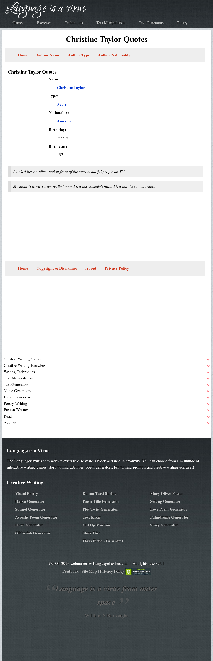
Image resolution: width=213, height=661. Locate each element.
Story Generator (164, 525)
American (65, 121)
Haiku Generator (30, 501)
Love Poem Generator (168, 509)
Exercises (44, 22)
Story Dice (91, 533)
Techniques (74, 22)
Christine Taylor (71, 87)
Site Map (89, 571)
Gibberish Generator (33, 533)
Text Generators (151, 22)
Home (23, 55)
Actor (61, 104)
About (90, 268)
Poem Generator (29, 525)
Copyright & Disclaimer (56, 268)
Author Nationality (114, 55)
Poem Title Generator (101, 501)
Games (17, 22)
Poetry (182, 22)
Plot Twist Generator (100, 509)
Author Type (79, 55)
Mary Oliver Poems (166, 493)
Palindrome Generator (169, 517)
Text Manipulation (110, 22)
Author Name (48, 55)
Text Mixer (92, 517)
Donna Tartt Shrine (99, 493)
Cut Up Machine (97, 525)
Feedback (70, 571)
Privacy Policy (117, 268)
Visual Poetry (26, 493)
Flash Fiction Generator (103, 541)
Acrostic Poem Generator (36, 517)
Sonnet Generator (30, 509)
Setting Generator (165, 501)
